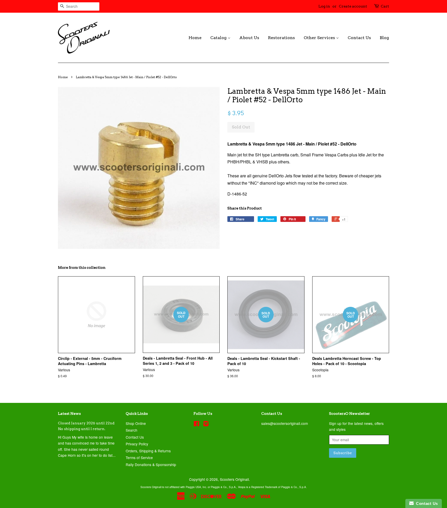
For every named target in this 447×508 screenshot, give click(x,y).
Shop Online (136, 423)
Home (195, 37)
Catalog (219, 37)
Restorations (281, 37)
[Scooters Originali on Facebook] (196, 424)
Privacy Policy (137, 443)
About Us (249, 37)
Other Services (320, 37)
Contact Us (359, 37)
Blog (384, 37)
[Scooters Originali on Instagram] (206, 424)
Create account (353, 6)
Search (131, 430)
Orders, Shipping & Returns (148, 450)
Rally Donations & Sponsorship (151, 464)
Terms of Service (139, 457)
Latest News (69, 413)
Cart (385, 6)
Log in (324, 6)
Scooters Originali (234, 479)
